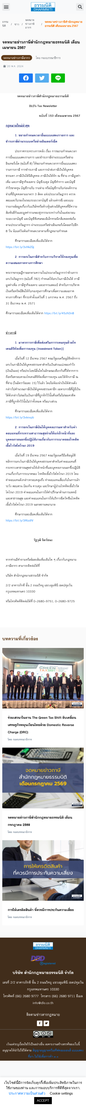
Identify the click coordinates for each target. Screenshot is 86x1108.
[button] (6, 7)
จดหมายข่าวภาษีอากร (29, 24)
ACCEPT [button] (43, 1100)
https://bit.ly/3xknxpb (20, 417)
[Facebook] (39, 1023)
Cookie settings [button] (61, 1093)
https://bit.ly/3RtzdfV (19, 520)
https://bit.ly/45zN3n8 (59, 313)
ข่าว (16, 24)
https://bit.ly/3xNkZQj (20, 247)
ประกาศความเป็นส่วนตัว (27, 1093)
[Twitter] (46, 1023)
